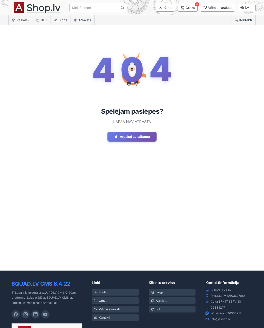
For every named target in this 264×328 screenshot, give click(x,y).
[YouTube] (45, 314)
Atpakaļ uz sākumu (135, 137)
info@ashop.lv (221, 319)
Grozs (103, 300)
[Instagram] (25, 314)
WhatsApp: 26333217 (226, 313)
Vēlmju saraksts (110, 309)
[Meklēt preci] (122, 7)
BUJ (44, 20)
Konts (103, 292)
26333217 (218, 307)
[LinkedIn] (35, 314)
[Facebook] (16, 314)
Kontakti (245, 20)
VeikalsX (22, 20)
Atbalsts (85, 20)
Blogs (63, 20)
